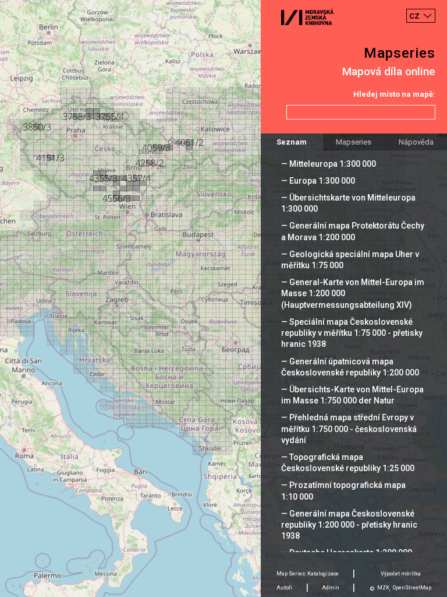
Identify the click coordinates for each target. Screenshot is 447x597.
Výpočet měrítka (401, 574)
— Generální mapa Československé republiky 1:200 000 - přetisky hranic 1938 (349, 524)
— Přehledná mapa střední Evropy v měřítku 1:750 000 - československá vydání (349, 428)
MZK (383, 588)
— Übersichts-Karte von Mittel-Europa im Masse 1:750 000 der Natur (352, 395)
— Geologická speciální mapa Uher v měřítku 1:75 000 (350, 260)
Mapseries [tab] (353, 142)
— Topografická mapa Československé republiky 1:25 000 (347, 462)
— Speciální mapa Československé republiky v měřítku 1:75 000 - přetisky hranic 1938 (352, 333)
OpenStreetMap (412, 588)
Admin (330, 588)
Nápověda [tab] (416, 142)
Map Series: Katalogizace (307, 574)
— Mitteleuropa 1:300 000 (328, 163)
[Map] (223, 298)
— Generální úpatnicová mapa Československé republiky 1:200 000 (350, 367)
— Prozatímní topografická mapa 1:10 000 (343, 490)
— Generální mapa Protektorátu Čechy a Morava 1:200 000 (352, 231)
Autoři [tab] (284, 588)
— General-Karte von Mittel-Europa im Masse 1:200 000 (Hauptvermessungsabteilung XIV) (352, 293)
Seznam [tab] (291, 142)
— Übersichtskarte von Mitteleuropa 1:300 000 (348, 203)
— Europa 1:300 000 (318, 180)
